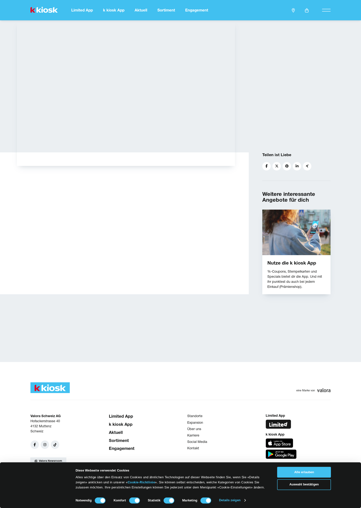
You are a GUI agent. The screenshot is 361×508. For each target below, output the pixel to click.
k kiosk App (113, 10)
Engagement (196, 10)
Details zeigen (229, 500)
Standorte (194, 416)
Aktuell (141, 10)
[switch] (134, 500)
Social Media (197, 442)
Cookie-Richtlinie (141, 482)
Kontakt (193, 448)
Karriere (193, 435)
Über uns (194, 429)
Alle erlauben (304, 472)
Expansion (195, 422)
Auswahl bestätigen (304, 484)
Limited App (82, 10)
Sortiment (166, 10)
